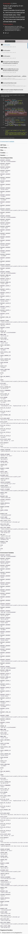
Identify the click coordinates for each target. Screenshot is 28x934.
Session (2, 155)
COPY (5, 36)
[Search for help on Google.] (3, 33)
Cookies (2, 153)
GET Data (3, 145)
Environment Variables (7, 553)
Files (1, 150)
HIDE (9, 36)
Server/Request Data (6, 158)
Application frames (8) (10, 41)
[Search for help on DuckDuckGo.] (5, 33)
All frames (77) (19, 41)
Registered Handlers (6, 930)
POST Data (3, 147)
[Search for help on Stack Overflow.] (8, 33)
